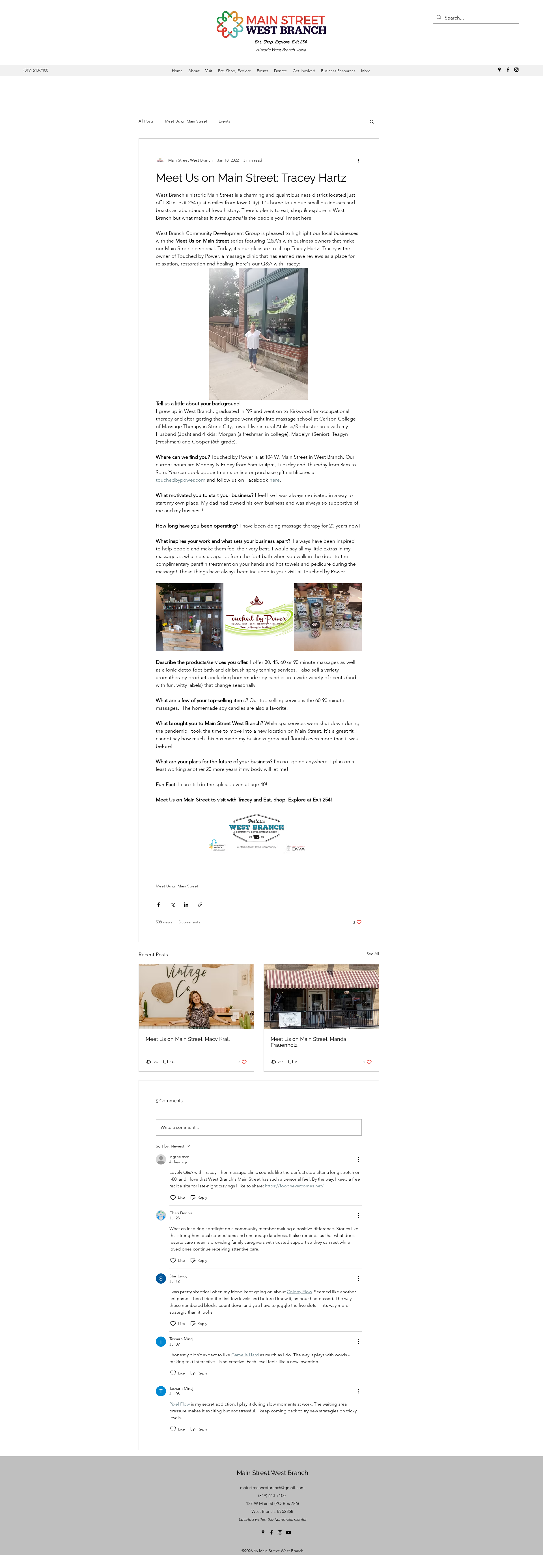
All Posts (146, 121)
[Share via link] (200, 904)
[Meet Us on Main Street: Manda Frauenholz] (321, 996)
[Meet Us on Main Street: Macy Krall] (196, 996)
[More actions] (358, 160)
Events (224, 121)
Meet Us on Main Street (186, 121)
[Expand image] (189, 617)
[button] (371, 121)
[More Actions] (358, 1159)
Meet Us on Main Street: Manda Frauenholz (308, 1042)
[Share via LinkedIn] (186, 904)
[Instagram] (516, 69)
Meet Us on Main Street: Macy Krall (188, 1039)
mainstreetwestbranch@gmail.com (272, 1487)
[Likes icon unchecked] (173, 1197)
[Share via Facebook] (158, 904)
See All (373, 953)
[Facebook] (508, 69)
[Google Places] (499, 69)
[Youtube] (288, 1532)
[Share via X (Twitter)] (172, 904)
